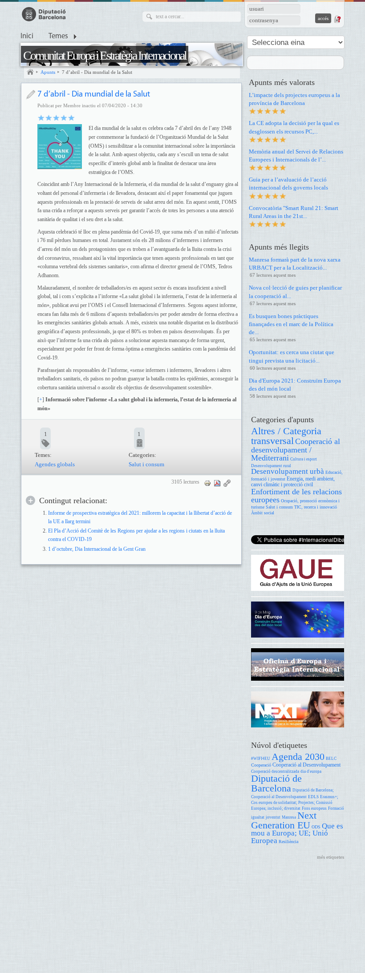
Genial (71, 117)
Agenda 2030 (298, 756)
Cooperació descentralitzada (275, 771)
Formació (336, 808)
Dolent (41, 117)
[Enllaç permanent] (227, 482)
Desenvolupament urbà (287, 471)
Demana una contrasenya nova (337, 19)
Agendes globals (55, 464)
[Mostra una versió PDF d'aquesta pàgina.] (217, 482)
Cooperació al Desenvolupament (306, 765)
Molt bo (64, 117)
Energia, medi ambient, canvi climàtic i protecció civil (293, 482)
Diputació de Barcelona (276, 783)
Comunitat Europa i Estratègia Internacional (104, 55)
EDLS (313, 797)
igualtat (257, 817)
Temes (58, 36)
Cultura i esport (303, 459)
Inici (26, 36)
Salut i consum (146, 464)
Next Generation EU (283, 820)
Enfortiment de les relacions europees (296, 495)
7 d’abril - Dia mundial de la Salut (97, 72)
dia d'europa (310, 771)
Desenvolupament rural (271, 466)
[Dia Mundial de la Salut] (59, 146)
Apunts (48, 72)
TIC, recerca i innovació (315, 507)
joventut (273, 817)
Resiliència (288, 841)
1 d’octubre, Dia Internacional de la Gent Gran (97, 549)
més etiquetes (330, 857)
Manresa (289, 817)
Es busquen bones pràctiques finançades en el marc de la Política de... (291, 324)
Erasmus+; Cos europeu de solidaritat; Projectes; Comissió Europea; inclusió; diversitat (294, 803)
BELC (331, 758)
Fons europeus (314, 808)
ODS (316, 826)
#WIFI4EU (260, 758)
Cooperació (261, 765)
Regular (49, 117)
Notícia (30, 94)
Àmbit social (262, 512)
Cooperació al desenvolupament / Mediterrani (295, 449)
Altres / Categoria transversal (286, 435)
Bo (56, 117)
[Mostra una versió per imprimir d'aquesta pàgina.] (207, 482)
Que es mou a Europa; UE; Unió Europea (297, 833)
